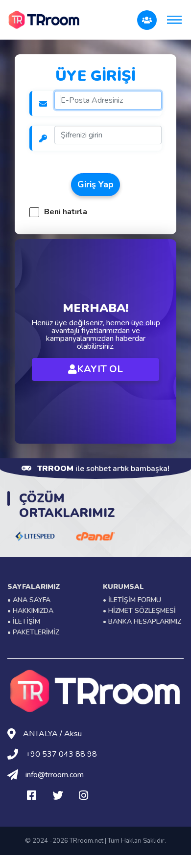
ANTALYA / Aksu (52, 733)
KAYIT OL (100, 369)
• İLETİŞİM (23, 621)
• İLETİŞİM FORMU (132, 600)
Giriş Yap (95, 184)
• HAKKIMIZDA (30, 610)
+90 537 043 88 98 (61, 754)
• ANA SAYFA (28, 600)
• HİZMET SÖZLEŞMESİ (139, 610)
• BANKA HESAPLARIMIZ (142, 621)
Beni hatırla (65, 211)
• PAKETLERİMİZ (33, 632)
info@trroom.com (54, 774)
